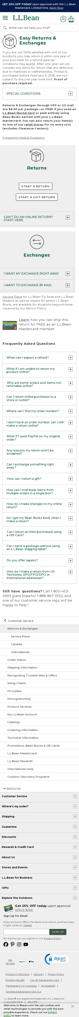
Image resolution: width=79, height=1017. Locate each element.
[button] (57, 959)
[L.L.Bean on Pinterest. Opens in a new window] (12, 944)
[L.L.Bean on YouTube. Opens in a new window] (25, 944)
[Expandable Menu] (5, 18)
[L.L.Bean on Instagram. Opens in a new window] (19, 944)
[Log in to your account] (63, 19)
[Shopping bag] (72, 19)
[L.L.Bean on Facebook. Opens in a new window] (5, 944)
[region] (39, 6)
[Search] (6, 28)
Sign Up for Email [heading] (15, 916)
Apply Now (56, 8)
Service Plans (12, 297)
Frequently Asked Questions (23, 138)
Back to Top (14, 788)
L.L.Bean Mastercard (19, 113)
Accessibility (48, 985)
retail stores (34, 124)
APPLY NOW (24, 910)
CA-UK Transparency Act (44, 980)
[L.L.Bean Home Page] (31, 19)
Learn (24, 320)
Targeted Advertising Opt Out (23, 991)
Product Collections (17, 974)
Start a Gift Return (37, 197)
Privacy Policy (53, 938)
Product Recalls (15, 980)
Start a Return (35, 186)
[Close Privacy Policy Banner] (72, 1007)
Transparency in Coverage (21, 985)
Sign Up (58, 932)
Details (28, 925)
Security (39, 974)
